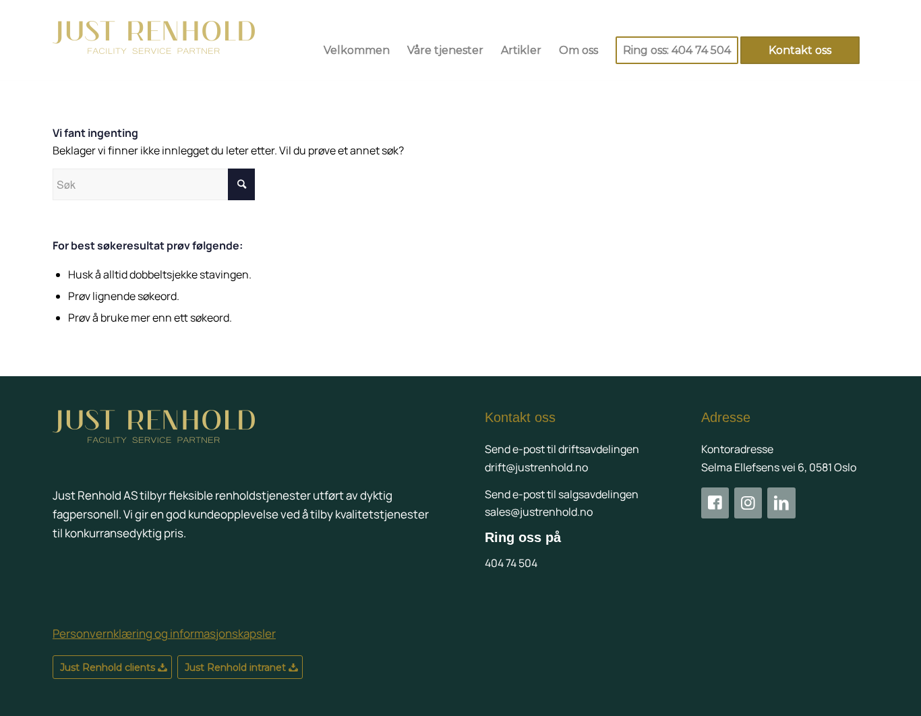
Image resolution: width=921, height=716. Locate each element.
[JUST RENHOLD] (154, 50)
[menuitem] (356, 50)
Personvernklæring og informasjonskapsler (164, 633)
